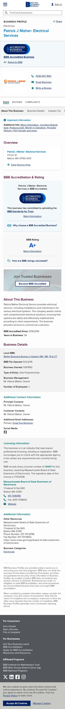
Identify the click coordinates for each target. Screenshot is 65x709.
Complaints (32, 102)
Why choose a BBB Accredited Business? (35, 225)
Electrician (9, 551)
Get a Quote (9, 626)
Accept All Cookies (16, 703)
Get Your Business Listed (16, 644)
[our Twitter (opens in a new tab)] (5, 678)
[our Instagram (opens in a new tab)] (23, 678)
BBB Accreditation (12, 647)
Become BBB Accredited (32, 283)
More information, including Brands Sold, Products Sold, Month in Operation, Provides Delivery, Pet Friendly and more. (31, 127)
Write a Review (44, 88)
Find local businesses (21, 12)
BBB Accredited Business (19, 57)
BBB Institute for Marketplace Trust (21, 664)
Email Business (43, 82)
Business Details (35, 111)
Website (12, 504)
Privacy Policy (10, 695)
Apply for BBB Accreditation (18, 650)
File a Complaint (11, 632)
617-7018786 (14, 495)
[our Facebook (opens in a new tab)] (17, 678)
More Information (32, 216)
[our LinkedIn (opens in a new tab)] (11, 678)
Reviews (17, 102)
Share (59, 21)
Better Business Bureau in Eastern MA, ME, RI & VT (30, 356)
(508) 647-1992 (43, 76)
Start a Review (10, 629)
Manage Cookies (42, 703)
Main (6, 102)
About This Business (12, 111)
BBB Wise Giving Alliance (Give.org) (22, 667)
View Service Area (20, 164)
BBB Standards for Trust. (20, 211)
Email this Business (23, 423)
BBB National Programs (15, 670)
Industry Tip (54, 111)
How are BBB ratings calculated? (29, 261)
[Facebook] (5, 432)
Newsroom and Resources (17, 653)
